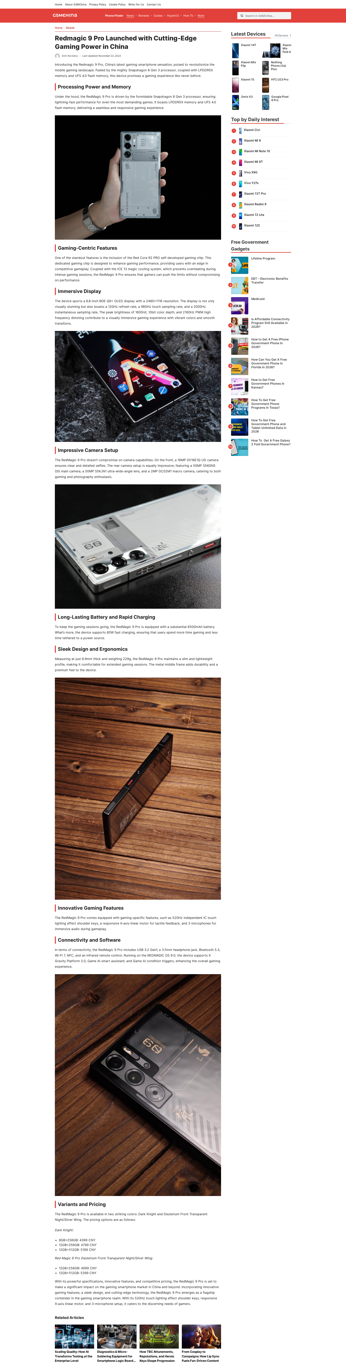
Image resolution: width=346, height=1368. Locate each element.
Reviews (143, 15)
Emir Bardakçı (70, 55)
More (201, 15)
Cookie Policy (117, 4)
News (130, 15)
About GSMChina (75, 4)
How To (188, 15)
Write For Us (136, 4)
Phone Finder (114, 15)
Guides (158, 15)
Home (58, 4)
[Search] (242, 15)
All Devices (281, 35)
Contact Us (154, 4)
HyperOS (173, 15)
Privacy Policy (97, 4)
